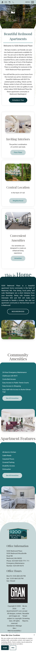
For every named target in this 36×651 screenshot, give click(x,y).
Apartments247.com (14, 611)
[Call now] (13, 2)
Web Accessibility (14, 631)
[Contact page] (6, 2)
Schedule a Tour (18, 100)
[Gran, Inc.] (18, 593)
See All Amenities (12, 398)
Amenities (18, 258)
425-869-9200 (28, 10)
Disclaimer (11, 626)
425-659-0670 (18, 566)
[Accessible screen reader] (2, 2)
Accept (5, 647)
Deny (12, 647)
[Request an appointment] (9, 2)
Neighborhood (18, 201)
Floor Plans (18, 152)
